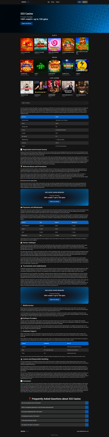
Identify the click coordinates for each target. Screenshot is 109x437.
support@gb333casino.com (83, 431)
